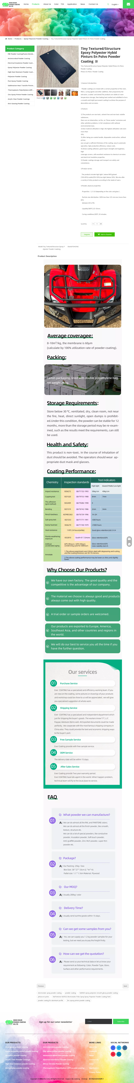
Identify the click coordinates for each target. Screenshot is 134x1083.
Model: (40, 247)
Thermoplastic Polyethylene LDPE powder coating (63, 1068)
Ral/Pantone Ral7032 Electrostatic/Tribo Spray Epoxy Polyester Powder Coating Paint (82, 997)
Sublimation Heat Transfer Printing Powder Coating (21, 86)
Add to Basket (106, 234)
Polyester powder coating (15, 1055)
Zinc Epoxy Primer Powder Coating (20, 95)
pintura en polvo (43, 997)
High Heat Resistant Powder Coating (21, 72)
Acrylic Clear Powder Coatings (19, 99)
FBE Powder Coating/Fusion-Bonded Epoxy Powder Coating (21, 54)
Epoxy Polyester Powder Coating (20, 67)
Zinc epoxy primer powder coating (78, 1000)
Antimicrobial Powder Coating (19, 58)
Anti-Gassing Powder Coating (18, 104)
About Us (93, 1047)
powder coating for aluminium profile (50, 1000)
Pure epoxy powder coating (16, 1047)
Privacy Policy (94, 1072)
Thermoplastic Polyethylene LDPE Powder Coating (21, 90)
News (91, 1055)
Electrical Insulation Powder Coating (21, 63)
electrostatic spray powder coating (49, 993)
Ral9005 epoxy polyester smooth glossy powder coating (99, 993)
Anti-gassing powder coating (17, 1068)
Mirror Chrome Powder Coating (56, 1064)
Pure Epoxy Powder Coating (18, 81)
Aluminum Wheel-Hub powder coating (59, 1055)
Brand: (70, 247)
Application (94, 1068)
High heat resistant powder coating (20, 1064)
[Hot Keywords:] (108, 4)
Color (91, 1064)
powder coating (70, 993)
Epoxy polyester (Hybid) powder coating (21, 1051)
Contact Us (93, 1059)
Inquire (87, 234)
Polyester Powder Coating (17, 76)
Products (93, 1051)
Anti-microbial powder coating (55, 1047)
